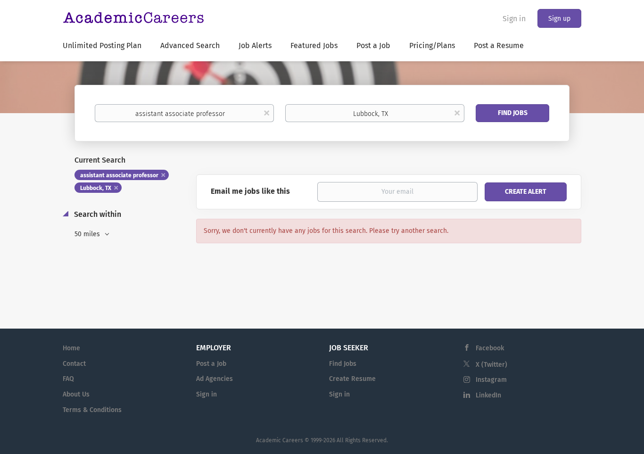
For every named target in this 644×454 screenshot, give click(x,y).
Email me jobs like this (250, 191)
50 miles (88, 234)
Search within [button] (96, 214)
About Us (76, 394)
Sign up (559, 19)
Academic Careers (279, 440)
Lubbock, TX (95, 188)
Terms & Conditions (92, 410)
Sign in (514, 18)
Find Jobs (513, 113)
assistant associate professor (119, 175)
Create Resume (352, 379)
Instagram (491, 380)
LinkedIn (488, 395)
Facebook (490, 348)
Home (71, 348)
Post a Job (211, 364)
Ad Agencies (214, 379)
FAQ (68, 379)
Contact (74, 364)
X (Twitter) (491, 365)
